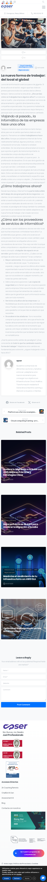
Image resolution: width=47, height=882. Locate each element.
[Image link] (18, 743)
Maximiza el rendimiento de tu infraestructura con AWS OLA (20, 578)
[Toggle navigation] (44, 7)
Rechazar (17, 878)
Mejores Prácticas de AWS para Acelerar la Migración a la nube (20, 525)
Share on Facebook (17, 402)
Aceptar (6, 878)
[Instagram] (15, 2)
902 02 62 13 (38, 13)
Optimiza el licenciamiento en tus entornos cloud (22, 630)
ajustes (18, 874)
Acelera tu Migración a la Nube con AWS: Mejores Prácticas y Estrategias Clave (22, 472)
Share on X (36, 402)
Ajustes (27, 878)
